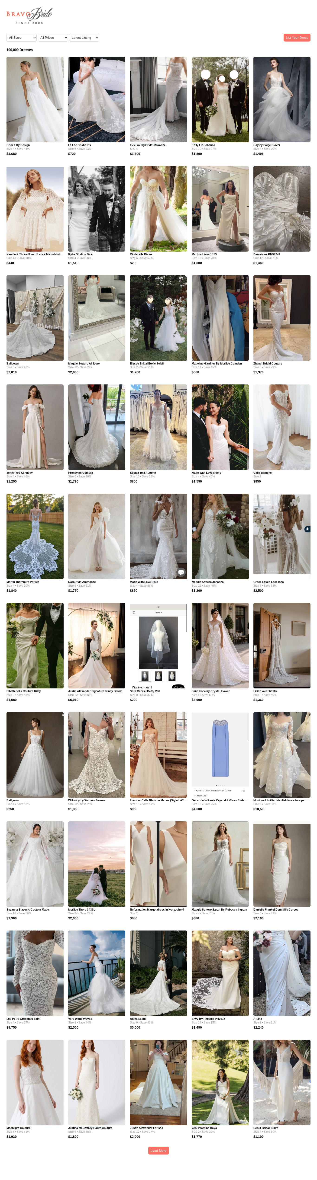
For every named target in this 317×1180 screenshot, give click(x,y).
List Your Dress (297, 37)
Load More (159, 1150)
